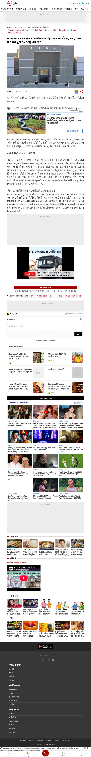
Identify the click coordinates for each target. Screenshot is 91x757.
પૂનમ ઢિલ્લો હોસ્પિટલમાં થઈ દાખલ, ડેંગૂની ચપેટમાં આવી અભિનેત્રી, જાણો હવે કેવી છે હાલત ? (14, 611)
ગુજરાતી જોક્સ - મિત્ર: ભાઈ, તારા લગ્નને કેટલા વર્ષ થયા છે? (44, 611)
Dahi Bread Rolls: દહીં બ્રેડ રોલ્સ (45, 553)
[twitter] (43, 660)
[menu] (3, 3)
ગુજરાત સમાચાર (7, 9)
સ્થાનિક (11, 676)
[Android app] (45, 646)
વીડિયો (13, 558)
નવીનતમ (14, 595)
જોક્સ (52, 295)
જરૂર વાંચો (14, 536)
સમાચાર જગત (12, 27)
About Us (31, 740)
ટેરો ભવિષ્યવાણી (14, 697)
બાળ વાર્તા (12, 732)
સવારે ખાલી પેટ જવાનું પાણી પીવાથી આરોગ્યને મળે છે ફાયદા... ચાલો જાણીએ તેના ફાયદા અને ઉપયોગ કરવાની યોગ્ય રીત (30, 552)
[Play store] (83, 3)
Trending (84, 9)
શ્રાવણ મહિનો (21, 9)
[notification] (87, 3)
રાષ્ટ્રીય (11, 672)
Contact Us (57, 740)
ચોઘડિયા (11, 704)
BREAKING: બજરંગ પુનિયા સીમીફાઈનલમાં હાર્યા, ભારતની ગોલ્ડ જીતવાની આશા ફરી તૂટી (45, 291)
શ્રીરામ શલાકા (13, 700)
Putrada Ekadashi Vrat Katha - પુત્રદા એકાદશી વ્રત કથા (14, 633)
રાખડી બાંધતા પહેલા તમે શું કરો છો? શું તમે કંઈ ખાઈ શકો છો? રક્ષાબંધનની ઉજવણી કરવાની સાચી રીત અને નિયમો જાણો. (78, 633)
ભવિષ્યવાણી (13, 689)
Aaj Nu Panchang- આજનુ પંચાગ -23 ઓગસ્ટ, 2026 (30, 633)
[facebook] (38, 660)
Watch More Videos (16, 562)
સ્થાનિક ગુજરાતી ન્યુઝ (40, 27)
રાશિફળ (11, 693)
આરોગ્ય (11, 713)
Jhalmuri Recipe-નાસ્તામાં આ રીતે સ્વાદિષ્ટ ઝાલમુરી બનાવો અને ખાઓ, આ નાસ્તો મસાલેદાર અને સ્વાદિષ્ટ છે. (78, 552)
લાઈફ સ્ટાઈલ (57, 9)
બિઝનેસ (11, 680)
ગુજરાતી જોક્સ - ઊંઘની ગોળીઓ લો (61, 612)
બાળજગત (12, 728)
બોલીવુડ (32, 9)
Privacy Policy (67, 740)
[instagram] (53, 660)
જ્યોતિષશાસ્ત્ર (44, 9)
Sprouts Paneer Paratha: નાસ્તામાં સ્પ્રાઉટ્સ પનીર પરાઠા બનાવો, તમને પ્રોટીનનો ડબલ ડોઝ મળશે (14, 552)
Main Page (23, 740)
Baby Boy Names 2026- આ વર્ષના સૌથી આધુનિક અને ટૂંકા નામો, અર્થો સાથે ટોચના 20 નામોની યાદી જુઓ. (62, 552)
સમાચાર (11, 669)
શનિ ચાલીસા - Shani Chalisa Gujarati (46, 634)
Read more (30, 274)
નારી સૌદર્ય (12, 717)
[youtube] (48, 660)
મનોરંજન (60, 295)
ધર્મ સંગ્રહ (68, 9)
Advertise (40, 740)
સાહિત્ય (11, 724)
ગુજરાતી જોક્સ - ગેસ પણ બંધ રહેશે (78, 612)
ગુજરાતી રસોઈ (13, 721)
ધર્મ (76, 9)
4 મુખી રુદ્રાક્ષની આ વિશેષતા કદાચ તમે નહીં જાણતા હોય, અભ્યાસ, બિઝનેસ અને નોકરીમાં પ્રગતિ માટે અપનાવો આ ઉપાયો (62, 633)
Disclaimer (48, 740)
